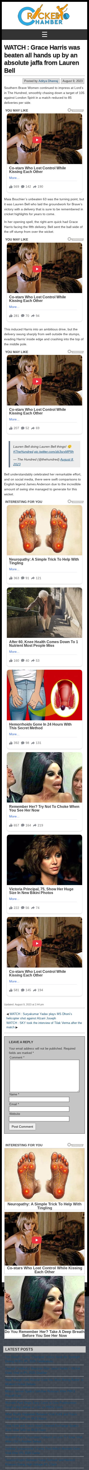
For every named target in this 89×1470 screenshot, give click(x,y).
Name (14, 1094)
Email (14, 1104)
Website (14, 1114)
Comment (17, 1057)
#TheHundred (23, 451)
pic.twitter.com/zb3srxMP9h (54, 451)
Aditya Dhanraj (48, 81)
